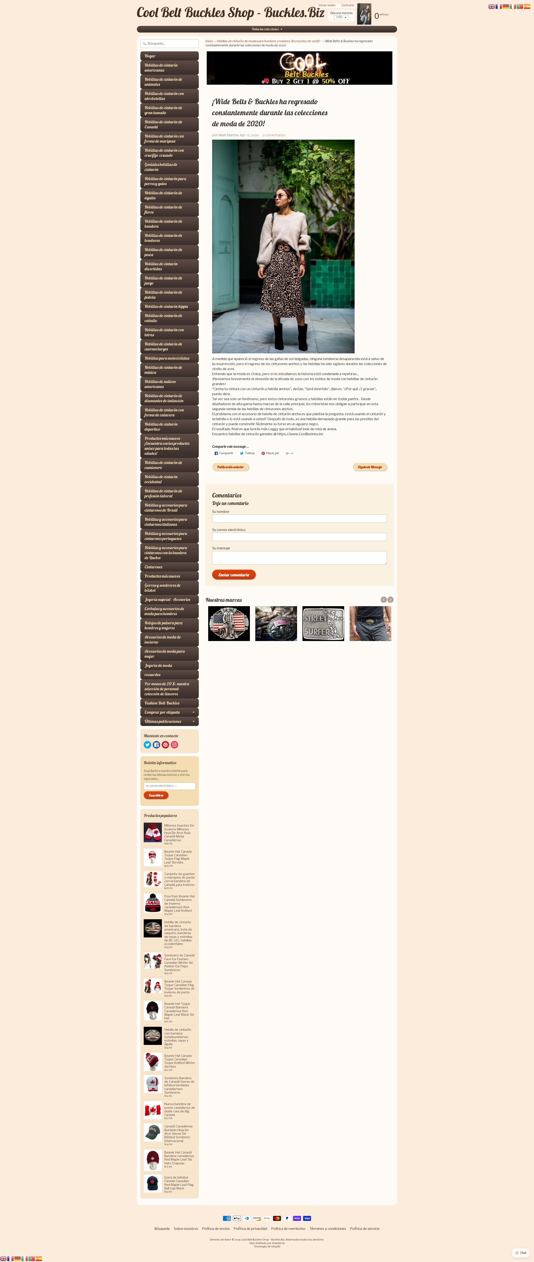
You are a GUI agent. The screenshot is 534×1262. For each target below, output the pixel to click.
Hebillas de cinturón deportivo (161, 426)
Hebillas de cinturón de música (163, 370)
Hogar (150, 55)
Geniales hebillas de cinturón (161, 167)
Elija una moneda (341, 13)
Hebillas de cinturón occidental (161, 479)
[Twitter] (147, 745)
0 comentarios (274, 135)
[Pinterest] (165, 745)
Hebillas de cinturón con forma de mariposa (164, 138)
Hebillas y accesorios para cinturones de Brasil (166, 507)
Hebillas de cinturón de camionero (163, 465)
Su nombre (220, 512)
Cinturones (153, 566)
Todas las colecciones (265, 29)
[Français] (10, 1259)
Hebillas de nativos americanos (160, 384)
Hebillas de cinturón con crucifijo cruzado (164, 153)
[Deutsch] (17, 1259)
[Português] (31, 1259)
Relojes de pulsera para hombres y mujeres (163, 625)
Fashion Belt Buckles (162, 703)
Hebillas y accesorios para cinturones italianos (166, 522)
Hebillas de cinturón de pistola (163, 295)
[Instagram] (174, 745)
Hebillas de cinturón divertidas (161, 266)
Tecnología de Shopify (267, 1247)
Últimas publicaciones (163, 721)
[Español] (39, 1259)
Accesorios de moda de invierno (163, 639)
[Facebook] (156, 745)
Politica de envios (216, 1229)
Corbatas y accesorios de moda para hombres (164, 611)
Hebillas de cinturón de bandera (163, 224)
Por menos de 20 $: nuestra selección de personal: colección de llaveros (167, 688)
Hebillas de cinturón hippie (166, 306)
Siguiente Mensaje (370, 467)
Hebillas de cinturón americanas (161, 67)
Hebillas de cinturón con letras (164, 332)
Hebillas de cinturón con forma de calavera (164, 412)
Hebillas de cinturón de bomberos (163, 238)
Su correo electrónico (229, 530)
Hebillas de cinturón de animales (163, 82)
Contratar (347, 5)
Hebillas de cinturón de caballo (163, 318)
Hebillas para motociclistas (167, 358)
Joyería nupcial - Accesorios (167, 599)
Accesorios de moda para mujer (165, 654)
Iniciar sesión (327, 5)
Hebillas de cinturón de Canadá (163, 124)
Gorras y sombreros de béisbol (162, 588)
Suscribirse (156, 795)
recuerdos (152, 674)
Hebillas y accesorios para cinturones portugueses (166, 536)
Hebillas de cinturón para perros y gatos (165, 181)
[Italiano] (24, 1259)
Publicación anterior (230, 467)
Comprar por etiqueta (162, 712)
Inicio (209, 41)
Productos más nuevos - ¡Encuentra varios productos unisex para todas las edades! (167, 446)
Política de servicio (365, 1229)
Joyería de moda (158, 665)
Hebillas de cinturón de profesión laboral (163, 493)
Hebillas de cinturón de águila (163, 195)
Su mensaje (221, 548)
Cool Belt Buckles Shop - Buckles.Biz (231, 12)
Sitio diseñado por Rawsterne (267, 1243)
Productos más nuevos (162, 576)
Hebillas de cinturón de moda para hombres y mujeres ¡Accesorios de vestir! (268, 41)
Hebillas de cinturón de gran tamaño (163, 110)
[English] (3, 1259)
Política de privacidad (250, 1229)
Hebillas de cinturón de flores (163, 209)
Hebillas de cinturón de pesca (163, 252)
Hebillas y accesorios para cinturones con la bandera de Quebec (166, 552)
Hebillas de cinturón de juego (163, 280)
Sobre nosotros (186, 1229)
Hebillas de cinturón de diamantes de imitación (164, 398)
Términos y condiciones (328, 1229)
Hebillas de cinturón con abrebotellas (164, 96)
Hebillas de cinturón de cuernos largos (163, 346)
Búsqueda (162, 1229)
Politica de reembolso (288, 1229)
